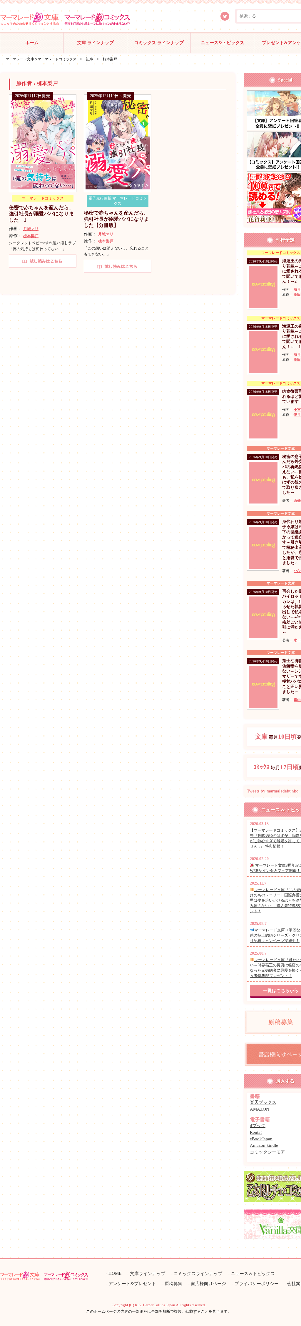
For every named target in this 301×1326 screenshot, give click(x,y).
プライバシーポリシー (257, 1283)
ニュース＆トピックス (253, 1273)
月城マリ (31, 229)
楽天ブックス (263, 1102)
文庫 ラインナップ (95, 42)
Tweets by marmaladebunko (273, 791)
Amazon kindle (264, 1145)
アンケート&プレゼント (132, 1283)
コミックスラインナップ (198, 1273)
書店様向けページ (208, 1283)
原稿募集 (173, 1283)
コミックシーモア (267, 1152)
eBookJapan (261, 1138)
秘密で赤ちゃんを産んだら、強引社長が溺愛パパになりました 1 (41, 214)
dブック (257, 1125)
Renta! (256, 1132)
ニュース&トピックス (222, 42)
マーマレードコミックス (43, 198)
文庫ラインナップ (147, 1273)
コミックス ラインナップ (159, 42)
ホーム (32, 42)
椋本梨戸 (31, 236)
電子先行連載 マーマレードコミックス (117, 201)
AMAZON (259, 1109)
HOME (114, 1273)
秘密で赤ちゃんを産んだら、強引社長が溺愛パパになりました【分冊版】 (116, 219)
